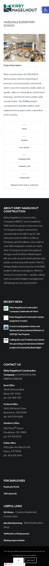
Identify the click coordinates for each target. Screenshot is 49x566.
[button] (45, 9)
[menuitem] (41, 9)
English (9, 564)
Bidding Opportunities (14, 540)
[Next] (39, 48)
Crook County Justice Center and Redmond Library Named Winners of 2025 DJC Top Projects (27, 330)
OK (18, 560)
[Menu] (41, 9)
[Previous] (9, 48)
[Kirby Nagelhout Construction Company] (20, 9)
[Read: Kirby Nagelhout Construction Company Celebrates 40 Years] (6, 308)
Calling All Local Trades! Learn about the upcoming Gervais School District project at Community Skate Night (27, 344)
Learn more (31, 560)
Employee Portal (11, 487)
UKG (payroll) (10, 494)
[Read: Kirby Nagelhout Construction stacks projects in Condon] (6, 317)
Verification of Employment (16, 534)
